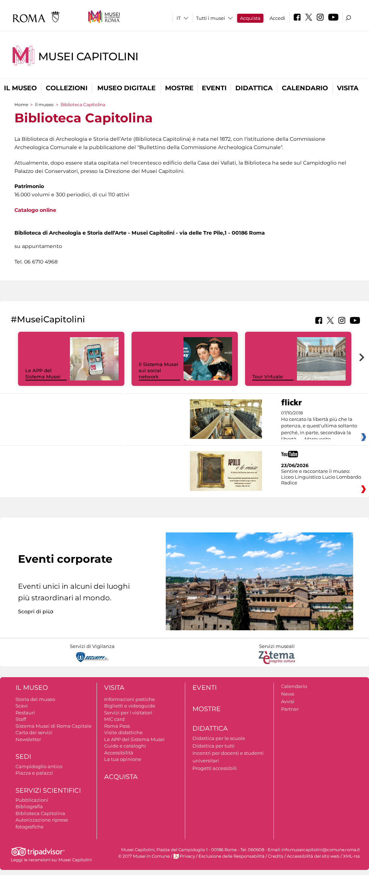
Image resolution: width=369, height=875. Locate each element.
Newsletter (28, 739)
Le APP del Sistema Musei (43, 373)
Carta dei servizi (34, 732)
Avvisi (287, 701)
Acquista (250, 18)
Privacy (187, 856)
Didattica (254, 88)
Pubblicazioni (31, 800)
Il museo (20, 88)
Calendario (305, 88)
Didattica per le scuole (218, 738)
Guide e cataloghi (125, 746)
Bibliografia (29, 806)
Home (21, 104)
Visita (348, 88)
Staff (20, 719)
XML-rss (351, 856)
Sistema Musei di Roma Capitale (53, 726)
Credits (275, 856)
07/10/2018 (319, 426)
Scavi (21, 706)
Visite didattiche (123, 732)
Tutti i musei (210, 18)
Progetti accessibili (214, 768)
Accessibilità (118, 753)
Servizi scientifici (48, 790)
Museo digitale (126, 88)
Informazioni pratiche (129, 699)
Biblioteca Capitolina (40, 813)
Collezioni (67, 88)
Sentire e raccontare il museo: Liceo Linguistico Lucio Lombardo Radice (321, 477)
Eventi (214, 88)
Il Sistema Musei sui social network (158, 370)
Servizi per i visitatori (128, 712)
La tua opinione (122, 759)
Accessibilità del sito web (313, 856)
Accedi (277, 18)
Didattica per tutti (213, 746)
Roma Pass (117, 726)
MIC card (114, 719)
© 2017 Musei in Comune (144, 856)
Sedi (23, 756)
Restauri (25, 712)
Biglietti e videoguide (129, 706)
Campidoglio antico (38, 766)
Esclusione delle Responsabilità (231, 856)
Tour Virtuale (267, 376)
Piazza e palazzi (34, 773)
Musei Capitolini (88, 56)
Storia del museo (35, 699)
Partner (290, 709)
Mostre (179, 88)
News (287, 694)
